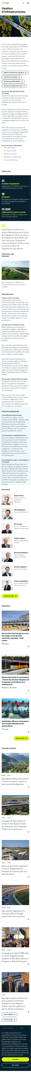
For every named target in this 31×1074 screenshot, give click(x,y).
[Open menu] (28, 3)
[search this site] (23, 3)
